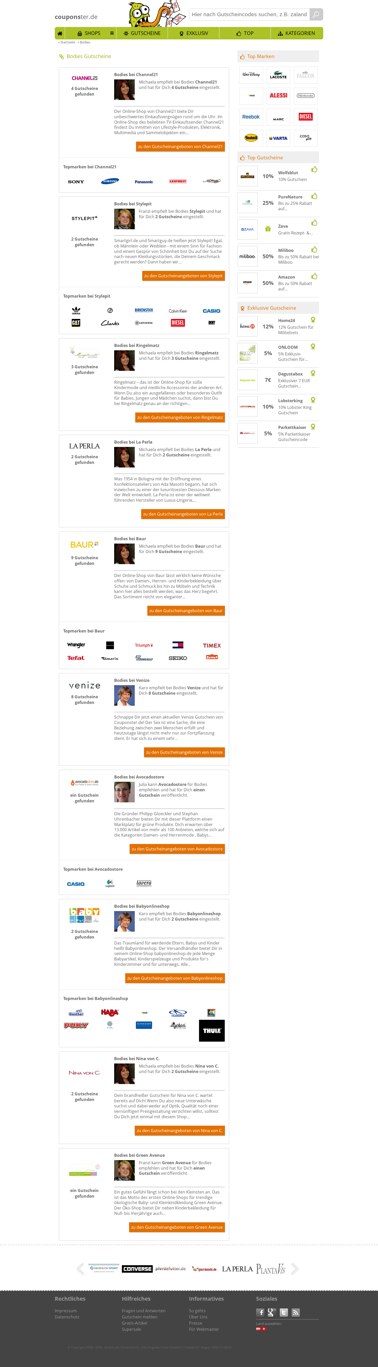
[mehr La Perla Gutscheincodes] (237, 1270)
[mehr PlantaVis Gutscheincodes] (271, 1274)
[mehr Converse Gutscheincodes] (137, 1271)
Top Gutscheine (265, 157)
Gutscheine (146, 33)
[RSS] (296, 1312)
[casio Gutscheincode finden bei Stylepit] (212, 311)
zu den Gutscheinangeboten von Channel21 (180, 146)
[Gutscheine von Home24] (248, 326)
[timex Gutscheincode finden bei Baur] (212, 646)
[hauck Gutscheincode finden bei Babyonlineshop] (144, 1013)
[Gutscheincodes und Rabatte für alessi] (278, 96)
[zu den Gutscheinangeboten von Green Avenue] (84, 1180)
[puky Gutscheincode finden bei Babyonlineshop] (76, 1026)
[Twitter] (286, 1312)
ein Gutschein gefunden (84, 798)
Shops (92, 33)
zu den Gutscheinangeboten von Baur (186, 610)
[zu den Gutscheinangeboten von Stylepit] (84, 229)
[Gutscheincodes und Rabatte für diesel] (305, 117)
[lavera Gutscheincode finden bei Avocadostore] (144, 884)
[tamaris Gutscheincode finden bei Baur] (110, 658)
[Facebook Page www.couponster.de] (262, 1312)
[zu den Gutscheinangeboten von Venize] (84, 687)
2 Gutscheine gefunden (84, 241)
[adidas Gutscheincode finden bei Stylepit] (76, 311)
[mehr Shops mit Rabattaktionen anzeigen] (81, 1270)
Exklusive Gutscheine (271, 307)
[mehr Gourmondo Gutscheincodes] (204, 1277)
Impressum (66, 1311)
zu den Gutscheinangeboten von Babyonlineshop (175, 978)
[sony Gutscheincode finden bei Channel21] (76, 182)
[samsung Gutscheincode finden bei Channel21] (110, 182)
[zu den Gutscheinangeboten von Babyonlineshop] (84, 921)
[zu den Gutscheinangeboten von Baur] (84, 548)
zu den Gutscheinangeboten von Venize (184, 752)
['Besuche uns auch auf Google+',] (274, 1312)
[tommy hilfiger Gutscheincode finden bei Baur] (178, 646)
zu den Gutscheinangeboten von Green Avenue (177, 1227)
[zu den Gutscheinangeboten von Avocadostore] (84, 785)
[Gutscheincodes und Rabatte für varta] (278, 138)
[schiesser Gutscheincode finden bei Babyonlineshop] (144, 1026)
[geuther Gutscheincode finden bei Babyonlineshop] (76, 1013)
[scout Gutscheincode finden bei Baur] (212, 658)
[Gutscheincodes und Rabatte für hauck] (251, 96)
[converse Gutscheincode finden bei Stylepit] (144, 323)
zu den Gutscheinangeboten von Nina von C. (180, 1130)
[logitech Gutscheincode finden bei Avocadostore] (110, 884)
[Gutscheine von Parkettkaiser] (248, 433)
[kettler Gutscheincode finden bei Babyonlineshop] (212, 1013)
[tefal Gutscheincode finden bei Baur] (76, 658)
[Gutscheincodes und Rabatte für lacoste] (278, 75)
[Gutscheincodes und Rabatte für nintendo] (305, 96)
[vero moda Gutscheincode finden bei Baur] (110, 646)
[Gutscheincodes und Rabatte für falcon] (305, 75)
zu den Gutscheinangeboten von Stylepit (183, 276)
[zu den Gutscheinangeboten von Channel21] (84, 78)
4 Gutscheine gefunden (84, 91)
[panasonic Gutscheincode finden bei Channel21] (144, 182)
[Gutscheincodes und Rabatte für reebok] (251, 117)
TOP (249, 33)
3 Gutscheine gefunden (84, 369)
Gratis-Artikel (134, 1323)
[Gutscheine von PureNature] (248, 203)
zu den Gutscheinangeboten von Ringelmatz (180, 417)
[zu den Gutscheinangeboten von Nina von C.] (84, 1084)
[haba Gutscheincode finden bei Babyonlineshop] (110, 1013)
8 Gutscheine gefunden (84, 699)
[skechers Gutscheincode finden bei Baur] (144, 658)
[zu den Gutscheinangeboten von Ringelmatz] (84, 357)
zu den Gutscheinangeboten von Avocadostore (177, 849)
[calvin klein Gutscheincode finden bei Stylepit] (178, 311)
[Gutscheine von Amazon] (248, 283)
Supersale (131, 1329)
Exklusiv (197, 33)
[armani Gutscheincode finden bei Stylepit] (110, 311)
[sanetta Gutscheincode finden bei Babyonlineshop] (110, 1026)
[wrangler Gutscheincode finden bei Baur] (76, 646)
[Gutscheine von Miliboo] (248, 256)
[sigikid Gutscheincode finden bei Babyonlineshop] (178, 1026)
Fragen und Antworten (144, 1311)
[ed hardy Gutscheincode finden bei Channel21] (212, 182)
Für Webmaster (204, 1329)
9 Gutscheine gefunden (84, 560)
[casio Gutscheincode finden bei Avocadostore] (76, 884)
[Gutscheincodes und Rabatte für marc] (278, 117)
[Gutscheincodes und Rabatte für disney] (251, 75)
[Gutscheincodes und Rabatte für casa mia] (305, 138)
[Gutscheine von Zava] (248, 230)
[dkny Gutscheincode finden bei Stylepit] (212, 323)
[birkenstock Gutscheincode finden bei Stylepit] (144, 311)
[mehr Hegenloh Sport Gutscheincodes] (103, 1273)
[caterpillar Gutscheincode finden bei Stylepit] (76, 323)
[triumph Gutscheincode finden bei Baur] (144, 646)
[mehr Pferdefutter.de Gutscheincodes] (170, 1271)
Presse (195, 1323)
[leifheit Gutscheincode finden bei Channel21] (178, 182)
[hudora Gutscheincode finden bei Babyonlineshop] (178, 1013)
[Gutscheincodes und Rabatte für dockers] (251, 138)
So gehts (197, 1311)
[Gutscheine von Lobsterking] (248, 407)
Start (60, 33)
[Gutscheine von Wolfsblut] (248, 176)
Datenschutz (67, 1317)
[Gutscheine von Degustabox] (248, 380)
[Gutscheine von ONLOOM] (248, 353)
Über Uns (198, 1317)
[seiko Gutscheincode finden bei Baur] (178, 658)
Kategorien (300, 33)
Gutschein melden (139, 1317)
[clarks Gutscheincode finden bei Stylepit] (110, 323)
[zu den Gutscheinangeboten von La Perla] (84, 447)
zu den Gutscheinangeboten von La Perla (183, 514)
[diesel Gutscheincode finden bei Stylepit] (178, 323)
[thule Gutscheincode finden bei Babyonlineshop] (212, 1031)
